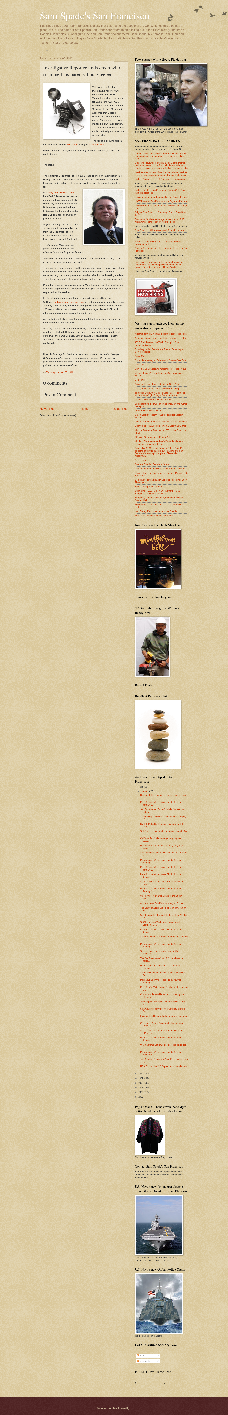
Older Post (121, 408)
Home (85, 408)
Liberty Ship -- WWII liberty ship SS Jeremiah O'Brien (160, 426)
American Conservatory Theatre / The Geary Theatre (160, 338)
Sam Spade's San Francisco (94, 15)
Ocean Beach (141, 460)
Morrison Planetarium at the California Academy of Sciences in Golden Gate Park (159, 442)
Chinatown (140, 364)
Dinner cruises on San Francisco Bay (153, 399)
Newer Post (47, 408)
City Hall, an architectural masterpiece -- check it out (160, 369)
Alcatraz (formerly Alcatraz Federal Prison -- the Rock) (161, 334)
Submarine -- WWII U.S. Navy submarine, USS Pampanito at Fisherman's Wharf (157, 492)
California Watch (97, 144)
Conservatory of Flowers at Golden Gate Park (157, 384)
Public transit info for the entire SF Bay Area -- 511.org (161, 197)
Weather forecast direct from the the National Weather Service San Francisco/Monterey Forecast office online (161, 173)
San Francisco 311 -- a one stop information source (159, 230)
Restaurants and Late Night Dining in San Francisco (160, 468)
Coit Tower (140, 380)
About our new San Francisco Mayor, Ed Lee (161, 903)
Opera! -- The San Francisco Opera (152, 464)
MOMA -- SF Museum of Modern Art (152, 437)
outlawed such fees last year (69, 302)
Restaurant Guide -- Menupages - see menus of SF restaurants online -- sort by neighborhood (159, 220)
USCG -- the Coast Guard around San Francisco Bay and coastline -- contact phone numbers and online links (160, 156)
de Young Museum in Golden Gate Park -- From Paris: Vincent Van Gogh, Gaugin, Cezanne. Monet (161, 394)
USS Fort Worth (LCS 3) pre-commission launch (163, 1066)
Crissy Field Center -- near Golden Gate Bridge (157, 388)
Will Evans (72, 144)
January (145, 791)
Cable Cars (140, 356)
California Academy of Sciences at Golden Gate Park (160, 360)
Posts (142, 1355)
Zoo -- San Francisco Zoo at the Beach (154, 515)
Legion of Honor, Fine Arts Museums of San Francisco (161, 421)
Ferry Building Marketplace (148, 410)
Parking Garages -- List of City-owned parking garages (161, 179)
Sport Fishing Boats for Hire (148, 486)
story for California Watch (61, 192)
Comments (144, 1361)
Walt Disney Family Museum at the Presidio (156, 511)
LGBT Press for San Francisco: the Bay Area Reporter (161, 201)
